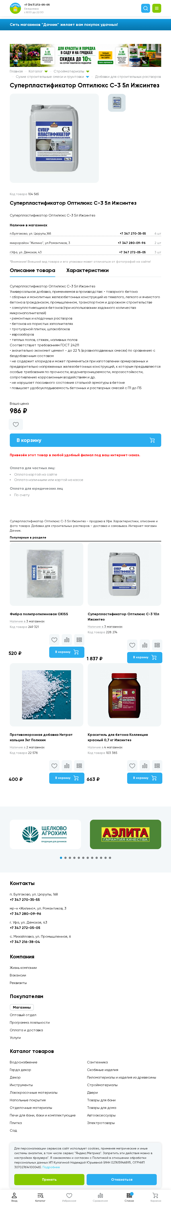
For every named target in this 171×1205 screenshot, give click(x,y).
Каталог (36, 71)
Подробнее (51, 1167)
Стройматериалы (69, 71)
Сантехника (97, 1062)
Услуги (15, 1038)
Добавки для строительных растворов (128, 76)
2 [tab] (65, 858)
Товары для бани (101, 1100)
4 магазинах (105, 747)
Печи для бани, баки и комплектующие (43, 1115)
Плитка (16, 1123)
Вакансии (18, 975)
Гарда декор (20, 1070)
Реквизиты (18, 983)
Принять (49, 1179)
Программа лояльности (30, 1022)
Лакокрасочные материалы (33, 1092)
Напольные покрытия (28, 1100)
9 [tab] (97, 858)
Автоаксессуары (101, 1115)
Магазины (22, 1007)
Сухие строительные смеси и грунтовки (50, 76)
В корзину (28, 440)
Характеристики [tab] (87, 270)
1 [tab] (61, 858)
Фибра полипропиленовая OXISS (39, 614)
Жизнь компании (23, 968)
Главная (16, 71)
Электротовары (101, 1123)
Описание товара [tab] (32, 270)
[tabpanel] (45, 834)
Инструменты (21, 1085)
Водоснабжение (23, 1062)
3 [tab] (70, 858)
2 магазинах (27, 747)
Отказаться (121, 1179)
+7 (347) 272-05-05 (37, 4)
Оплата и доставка (26, 1030)
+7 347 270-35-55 (133, 233)
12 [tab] (110, 858)
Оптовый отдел (23, 1015)
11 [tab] (105, 858)
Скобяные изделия (102, 1070)
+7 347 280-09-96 (132, 243)
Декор (15, 1077)
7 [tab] (88, 858)
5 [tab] (79, 858)
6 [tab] (83, 858)
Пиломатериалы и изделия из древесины (121, 1077)
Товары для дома (101, 1108)
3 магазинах (27, 621)
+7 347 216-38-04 (25, 942)
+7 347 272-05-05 (132, 252)
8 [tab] (92, 858)
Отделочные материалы (31, 1108)
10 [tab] (101, 858)
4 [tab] (74, 858)
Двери (92, 1092)
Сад (13, 1130)
